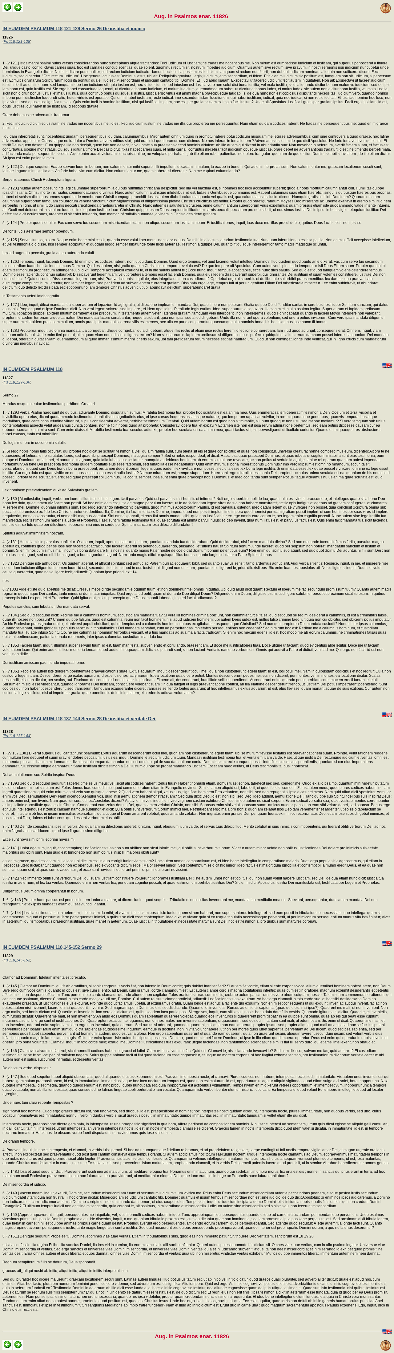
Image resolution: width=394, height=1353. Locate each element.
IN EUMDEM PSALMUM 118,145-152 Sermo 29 (52, 947)
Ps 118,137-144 (17, 736)
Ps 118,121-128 (17, 41)
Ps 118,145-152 (17, 960)
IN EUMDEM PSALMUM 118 (32, 369)
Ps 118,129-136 (17, 382)
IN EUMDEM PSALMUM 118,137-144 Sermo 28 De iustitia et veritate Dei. (79, 718)
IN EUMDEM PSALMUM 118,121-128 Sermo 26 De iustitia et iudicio (73, 28)
